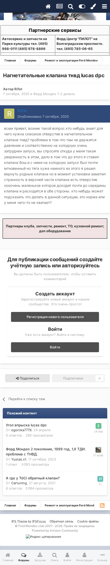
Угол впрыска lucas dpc (26, 425)
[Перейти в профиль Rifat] (9, 114)
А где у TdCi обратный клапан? (33, 478)
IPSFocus (39, 521)
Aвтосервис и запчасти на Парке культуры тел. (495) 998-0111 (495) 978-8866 (25, 44)
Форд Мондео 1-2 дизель (54, 94)
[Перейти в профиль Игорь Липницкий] (100, 479)
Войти (55, 347)
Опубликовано (43, 116)
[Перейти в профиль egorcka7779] (98, 426)
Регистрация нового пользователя (55, 317)
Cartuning (19, 483)
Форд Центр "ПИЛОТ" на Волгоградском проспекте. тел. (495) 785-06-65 (80, 44)
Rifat (18, 89)
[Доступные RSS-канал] (102, 505)
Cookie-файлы (88, 521)
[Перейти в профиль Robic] (98, 450)
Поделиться (29, 378)
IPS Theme (19, 521)
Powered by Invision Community (55, 530)
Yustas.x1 (18, 459)
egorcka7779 (21, 430)
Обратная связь (61, 521)
